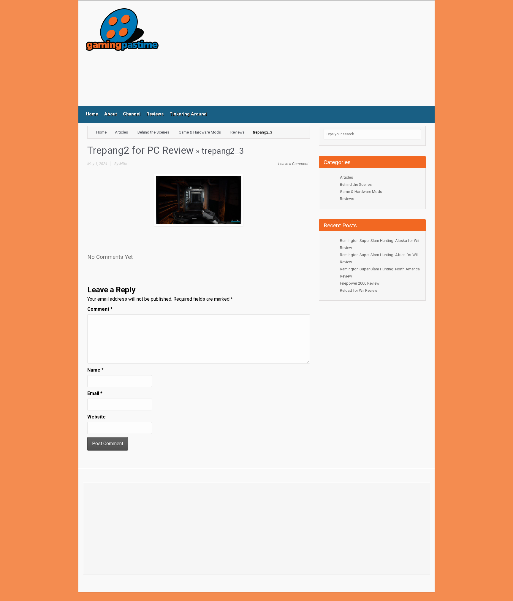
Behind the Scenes (153, 132)
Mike (123, 163)
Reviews (155, 114)
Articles (121, 132)
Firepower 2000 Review (359, 283)
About (110, 114)
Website (96, 417)
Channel (131, 114)
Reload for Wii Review (358, 290)
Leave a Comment (293, 163)
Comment (100, 309)
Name (95, 370)
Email (94, 393)
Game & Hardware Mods (200, 132)
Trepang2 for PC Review (140, 150)
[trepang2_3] (198, 200)
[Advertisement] (277, 57)
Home (92, 114)
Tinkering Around (188, 114)
